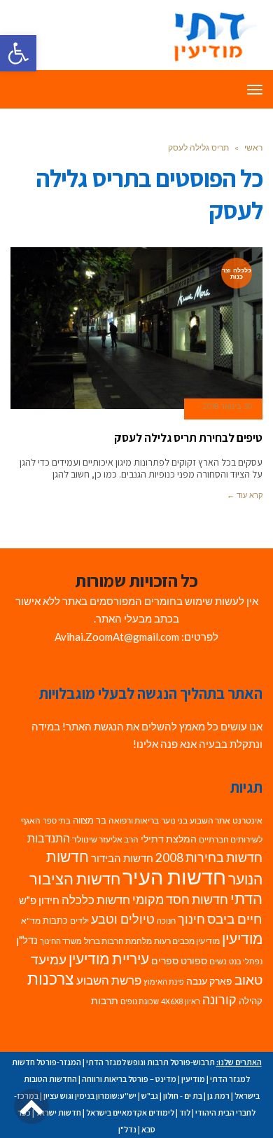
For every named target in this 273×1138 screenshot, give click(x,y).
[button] (18, 53)
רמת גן (218, 1095)
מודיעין (242, 938)
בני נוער (174, 820)
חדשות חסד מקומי (180, 899)
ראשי (253, 147)
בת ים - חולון (182, 1095)
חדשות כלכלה (96, 899)
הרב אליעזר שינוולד (105, 839)
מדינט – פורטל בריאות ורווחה (129, 1079)
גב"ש (149, 1095)
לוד (184, 1112)
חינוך (191, 919)
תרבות (104, 1000)
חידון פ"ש (39, 900)
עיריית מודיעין (109, 958)
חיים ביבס (234, 918)
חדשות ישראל (58, 1112)
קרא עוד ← (244, 495)
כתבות (55, 920)
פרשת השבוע (108, 980)
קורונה (219, 999)
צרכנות (50, 978)
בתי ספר (57, 820)
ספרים (164, 960)
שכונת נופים (139, 1001)
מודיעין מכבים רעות (187, 941)
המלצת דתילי (169, 839)
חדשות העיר (174, 876)
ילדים (79, 920)
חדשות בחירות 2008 (208, 857)
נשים (218, 961)
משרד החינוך (61, 940)
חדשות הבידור (122, 858)
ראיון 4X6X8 (180, 1001)
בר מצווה (89, 820)
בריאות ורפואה (133, 820)
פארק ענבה (209, 981)
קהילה (250, 1000)
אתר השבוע (210, 820)
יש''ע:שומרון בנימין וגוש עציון (89, 1095)
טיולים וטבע (123, 919)
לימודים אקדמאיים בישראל (130, 1112)
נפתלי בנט (245, 961)
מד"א (31, 920)
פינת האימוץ (164, 981)
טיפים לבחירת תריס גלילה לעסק (188, 437)
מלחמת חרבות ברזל (118, 941)
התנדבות (48, 838)
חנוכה (166, 920)
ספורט (194, 960)
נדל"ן (27, 940)
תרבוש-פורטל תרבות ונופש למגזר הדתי (150, 1062)
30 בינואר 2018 (227, 406)
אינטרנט (247, 820)
